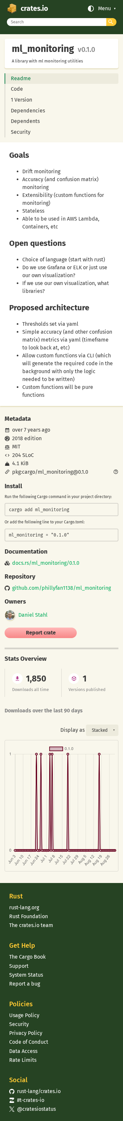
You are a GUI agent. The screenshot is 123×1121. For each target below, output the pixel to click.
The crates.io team (31, 925)
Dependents (25, 121)
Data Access (23, 1051)
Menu (104, 9)
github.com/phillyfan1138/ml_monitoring (61, 588)
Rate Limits (22, 1060)
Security (21, 132)
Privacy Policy (25, 1033)
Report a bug (24, 984)
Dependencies (28, 110)
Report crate (41, 633)
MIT (16, 446)
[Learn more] (115, 472)
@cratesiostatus (32, 1109)
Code (17, 89)
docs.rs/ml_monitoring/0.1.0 (45, 563)
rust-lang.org (24, 907)
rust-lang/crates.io (34, 1091)
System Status (26, 975)
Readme (21, 78)
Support (19, 966)
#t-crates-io (26, 1100)
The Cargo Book (27, 957)
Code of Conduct (28, 1042)
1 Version (21, 100)
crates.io (34, 8)
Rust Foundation (28, 916)
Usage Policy (24, 1015)
